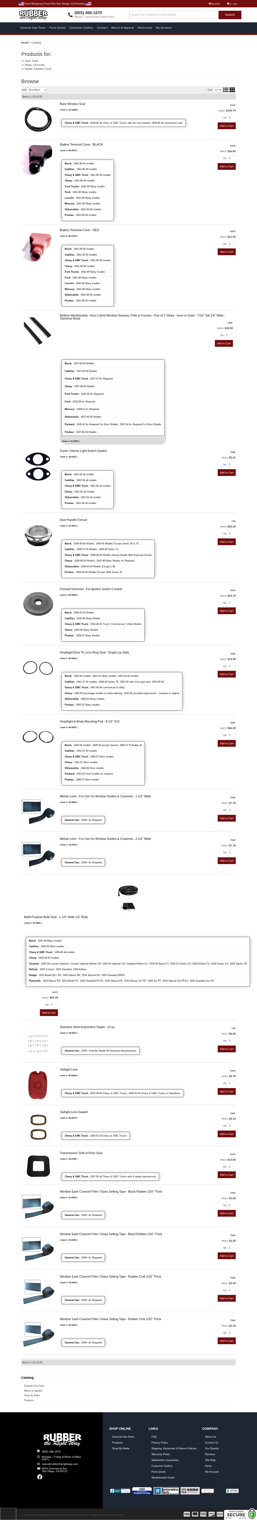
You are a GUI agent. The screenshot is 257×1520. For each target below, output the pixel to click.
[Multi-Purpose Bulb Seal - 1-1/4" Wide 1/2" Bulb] (128, 896)
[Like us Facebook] (40, 1477)
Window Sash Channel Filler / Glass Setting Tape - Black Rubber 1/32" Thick (111, 1234)
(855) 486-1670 (51, 1451)
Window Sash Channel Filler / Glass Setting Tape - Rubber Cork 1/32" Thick (110, 1319)
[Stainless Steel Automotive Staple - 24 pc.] (38, 1042)
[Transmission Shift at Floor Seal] (38, 1165)
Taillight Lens (69, 1069)
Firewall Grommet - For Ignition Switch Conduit (91, 589)
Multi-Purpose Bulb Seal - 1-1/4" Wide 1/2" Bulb (56, 917)
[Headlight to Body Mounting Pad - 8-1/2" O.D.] (38, 736)
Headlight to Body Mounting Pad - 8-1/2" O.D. (90, 721)
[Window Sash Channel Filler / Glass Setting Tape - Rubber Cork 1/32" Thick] (38, 1334)
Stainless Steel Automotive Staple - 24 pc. (88, 1027)
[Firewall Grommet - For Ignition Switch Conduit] (38, 604)
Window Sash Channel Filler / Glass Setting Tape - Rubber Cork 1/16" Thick (110, 1276)
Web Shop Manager (113, 1515)
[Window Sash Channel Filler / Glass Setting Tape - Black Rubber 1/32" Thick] (38, 1249)
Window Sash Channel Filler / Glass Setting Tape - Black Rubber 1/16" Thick (111, 1191)
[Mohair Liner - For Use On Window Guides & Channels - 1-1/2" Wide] (38, 811)
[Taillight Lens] (38, 1084)
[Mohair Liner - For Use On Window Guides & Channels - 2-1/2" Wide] (38, 854)
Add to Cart (226, 610)
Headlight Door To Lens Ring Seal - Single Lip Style (94, 652)
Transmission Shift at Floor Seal (81, 1153)
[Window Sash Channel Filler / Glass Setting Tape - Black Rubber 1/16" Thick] (38, 1206)
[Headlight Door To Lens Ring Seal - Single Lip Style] (38, 667)
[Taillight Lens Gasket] (38, 1126)
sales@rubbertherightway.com (60, 1464)
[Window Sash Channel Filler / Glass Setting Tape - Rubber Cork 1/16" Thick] (38, 1291)
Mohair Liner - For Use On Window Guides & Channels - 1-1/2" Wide (105, 796)
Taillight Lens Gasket (74, 1112)
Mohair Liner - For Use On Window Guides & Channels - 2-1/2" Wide (105, 838)
